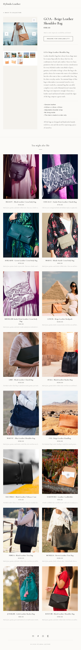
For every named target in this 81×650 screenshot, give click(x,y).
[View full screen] (34, 20)
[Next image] (34, 34)
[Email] (33, 636)
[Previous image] (6, 34)
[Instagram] (43, 636)
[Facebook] (38, 636)
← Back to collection (12, 12)
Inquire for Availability (58, 38)
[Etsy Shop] (48, 636)
